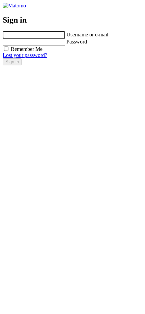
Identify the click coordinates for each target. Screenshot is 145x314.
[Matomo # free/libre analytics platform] (14, 5)
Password (76, 41)
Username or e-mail (87, 34)
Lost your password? (25, 55)
